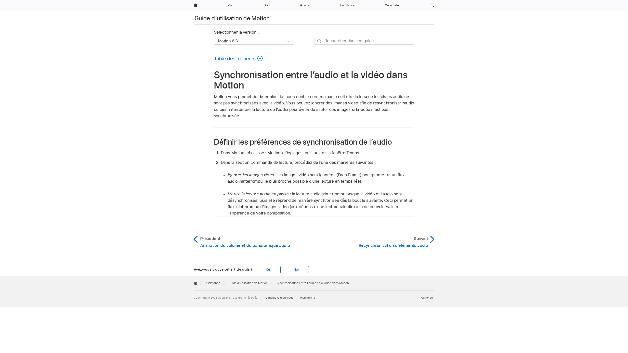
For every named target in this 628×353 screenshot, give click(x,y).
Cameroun (427, 297)
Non (296, 269)
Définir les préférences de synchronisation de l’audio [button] (303, 141)
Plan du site (307, 297)
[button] (432, 5)
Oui (268, 269)
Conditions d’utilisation (280, 297)
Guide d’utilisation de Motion (232, 18)
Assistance (212, 283)
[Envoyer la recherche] (319, 41)
